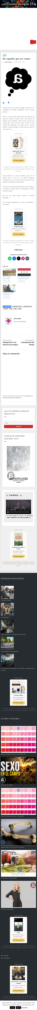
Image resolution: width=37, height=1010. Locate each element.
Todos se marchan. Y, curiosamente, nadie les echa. (13, 634)
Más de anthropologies (20, 321)
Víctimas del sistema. (6, 600)
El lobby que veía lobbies (7, 909)
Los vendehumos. (5, 617)
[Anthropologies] (18, 4)
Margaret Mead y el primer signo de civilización (12, 847)
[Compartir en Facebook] (14, 258)
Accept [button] (12, 1007)
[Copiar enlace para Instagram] (23, 258)
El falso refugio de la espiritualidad (9, 651)
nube (10, 308)
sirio (19, 308)
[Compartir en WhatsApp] (10, 258)
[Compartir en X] (19, 258)
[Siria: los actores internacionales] (9, 272)
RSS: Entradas (4, 955)
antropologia (27, 306)
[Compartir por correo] (27, 258)
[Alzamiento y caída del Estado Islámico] (9, 288)
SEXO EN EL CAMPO (6, 785)
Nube (4, 55)
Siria (15, 308)
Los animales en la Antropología (9, 878)
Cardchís (13, 495)
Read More (24, 1007)
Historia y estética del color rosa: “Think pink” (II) (13, 754)
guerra (5, 308)
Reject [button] (18, 1007)
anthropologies (8, 62)
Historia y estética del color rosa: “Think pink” (12, 816)
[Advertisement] (18, 21)
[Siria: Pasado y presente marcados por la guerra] (24, 272)
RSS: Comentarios (5, 958)
